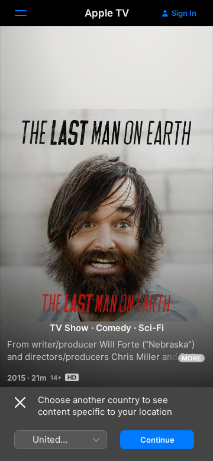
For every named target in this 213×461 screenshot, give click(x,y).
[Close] (20, 402)
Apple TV (107, 13)
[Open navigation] (28, 13)
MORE (191, 358)
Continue (157, 439)
